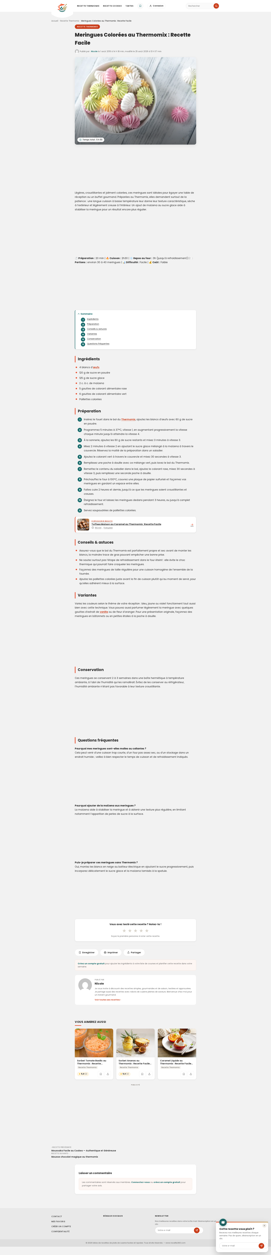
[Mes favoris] (140, 6)
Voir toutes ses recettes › (108, 999)
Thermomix (128, 419)
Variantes (92, 333)
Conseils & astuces (97, 328)
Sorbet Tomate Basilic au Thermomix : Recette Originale (91, 1063)
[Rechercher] (216, 6)
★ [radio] (124, 930)
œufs (96, 367)
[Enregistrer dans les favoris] (101, 1074)
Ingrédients (93, 319)
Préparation (93, 324)
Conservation (94, 338)
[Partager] (108, 1074)
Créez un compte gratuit (91, 963)
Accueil (54, 21)
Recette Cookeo (112, 6)
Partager (136, 952)
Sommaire (86, 313)
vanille (104, 612)
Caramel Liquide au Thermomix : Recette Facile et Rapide (175, 1063)
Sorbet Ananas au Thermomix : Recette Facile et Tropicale (134, 1063)
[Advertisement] (135, 168)
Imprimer (113, 952)
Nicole (94, 51)
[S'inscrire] (261, 1246)
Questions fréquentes (98, 343)
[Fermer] (264, 1225)
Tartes (129, 6)
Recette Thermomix (88, 6)
